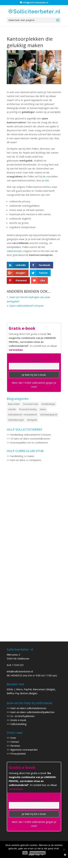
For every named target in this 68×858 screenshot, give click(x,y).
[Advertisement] (34, 509)
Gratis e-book (18, 720)
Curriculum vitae (30, 404)
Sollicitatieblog (18, 724)
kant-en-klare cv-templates (25, 460)
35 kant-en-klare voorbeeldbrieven (30, 438)
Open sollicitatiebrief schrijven (26, 305)
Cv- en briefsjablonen (22, 716)
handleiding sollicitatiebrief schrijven (30, 434)
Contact (14, 741)
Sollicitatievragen (16, 420)
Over (13, 737)
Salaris (43, 409)
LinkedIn (12, 409)
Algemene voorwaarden (24, 749)
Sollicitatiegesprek (48, 414)
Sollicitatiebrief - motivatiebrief (22, 414)
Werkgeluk (32, 420)
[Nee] (64, 849)
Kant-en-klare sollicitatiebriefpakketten (32, 712)
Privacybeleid (18, 753)
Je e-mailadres (34, 360)
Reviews (15, 745)
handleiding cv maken (22, 456)
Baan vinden (14, 404)
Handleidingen (48, 404)
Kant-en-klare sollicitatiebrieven (28, 708)
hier (47, 180)
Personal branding (27, 409)
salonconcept (14, 251)
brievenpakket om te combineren (29, 442)
